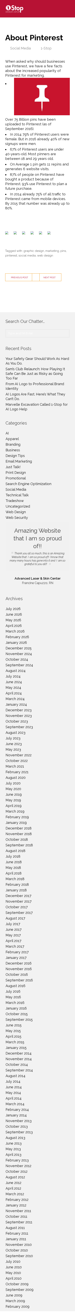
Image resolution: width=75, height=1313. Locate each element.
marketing (52, 251)
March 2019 (15, 811)
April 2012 (13, 1188)
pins (63, 251)
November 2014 (19, 1059)
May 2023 (13, 749)
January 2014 (16, 1115)
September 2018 (19, 845)
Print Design (16, 473)
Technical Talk (17, 495)
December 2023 (19, 710)
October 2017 (17, 907)
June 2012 (13, 1183)
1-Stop (46, 48)
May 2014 (13, 1093)
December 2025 (19, 648)
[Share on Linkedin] (41, 233)
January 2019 (16, 823)
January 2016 (16, 1008)
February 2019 (17, 817)
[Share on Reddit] (24, 233)
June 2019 (14, 794)
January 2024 (16, 704)
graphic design (33, 251)
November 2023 (19, 716)
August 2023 (15, 733)
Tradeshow (15, 501)
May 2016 (13, 997)
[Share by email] (50, 233)
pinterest (11, 255)
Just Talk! (13, 467)
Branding (13, 444)
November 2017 (19, 901)
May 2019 (13, 800)
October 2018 (17, 839)
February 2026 (17, 637)
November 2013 (19, 1121)
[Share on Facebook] (7, 233)
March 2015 (15, 1042)
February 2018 (17, 884)
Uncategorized (18, 506)
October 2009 (17, 1284)
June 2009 (14, 1295)
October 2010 (17, 1250)
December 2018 (19, 828)
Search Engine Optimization (28, 484)
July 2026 (13, 609)
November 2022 (19, 755)
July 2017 (13, 924)
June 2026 (14, 614)
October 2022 (17, 761)
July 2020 (13, 783)
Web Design (16, 512)
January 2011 (16, 1239)
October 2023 (17, 721)
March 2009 (15, 1301)
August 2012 (15, 1177)
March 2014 (15, 1104)
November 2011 (18, 1211)
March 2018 (15, 879)
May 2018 (13, 868)
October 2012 (17, 1171)
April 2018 (14, 873)
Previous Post (19, 277)
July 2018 (13, 856)
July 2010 (13, 1261)
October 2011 (16, 1216)
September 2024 (19, 665)
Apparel (12, 439)
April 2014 (14, 1098)
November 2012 (18, 1166)
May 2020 (13, 789)
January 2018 (16, 890)
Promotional (16, 478)
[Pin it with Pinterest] (33, 233)
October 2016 (17, 974)
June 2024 (14, 682)
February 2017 (17, 952)
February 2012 (17, 1200)
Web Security (17, 518)
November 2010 (19, 1245)
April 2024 (14, 693)
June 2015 (14, 1025)
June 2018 (14, 862)
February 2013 (17, 1160)
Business (13, 450)
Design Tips (15, 456)
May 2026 (13, 620)
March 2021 (15, 766)
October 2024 (17, 659)
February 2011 (17, 1233)
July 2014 (13, 1081)
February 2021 (17, 772)
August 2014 (15, 1076)
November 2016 (19, 969)
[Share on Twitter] (16, 233)
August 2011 (15, 1228)
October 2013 (17, 1126)
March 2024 (15, 699)
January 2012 (16, 1205)
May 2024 (13, 688)
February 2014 (17, 1110)
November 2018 (19, 834)
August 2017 (15, 918)
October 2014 (17, 1065)
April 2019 (14, 806)
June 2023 (14, 744)
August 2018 (15, 851)
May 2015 (13, 1031)
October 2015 (17, 1014)
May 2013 (13, 1149)
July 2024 (13, 676)
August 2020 (16, 778)
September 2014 (19, 1070)
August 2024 (16, 671)
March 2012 (15, 1194)
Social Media (20, 48)
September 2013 (19, 1132)
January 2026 (16, 642)
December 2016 (19, 963)
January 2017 (16, 958)
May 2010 (13, 1273)
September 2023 (19, 727)
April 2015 (13, 1036)
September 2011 (19, 1222)
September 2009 (19, 1290)
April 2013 (13, 1155)
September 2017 (19, 913)
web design (45, 255)
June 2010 (14, 1267)
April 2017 (13, 941)
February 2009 (17, 1306)
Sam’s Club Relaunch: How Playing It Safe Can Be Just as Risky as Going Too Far (35, 373)
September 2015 (19, 1019)
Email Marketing (19, 461)
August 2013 (15, 1138)
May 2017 (13, 935)
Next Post (49, 277)
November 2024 (19, 654)
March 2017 (15, 946)
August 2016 (15, 986)
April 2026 (14, 626)
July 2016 (13, 991)
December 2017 (18, 896)
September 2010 (19, 1256)
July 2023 (13, 738)
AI (7, 433)
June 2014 (14, 1087)
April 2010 (14, 1278)
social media (27, 255)
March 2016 (15, 1003)
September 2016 (19, 980)
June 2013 (14, 1143)
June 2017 (14, 929)
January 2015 (16, 1048)
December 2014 (19, 1053)
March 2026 (15, 631)
